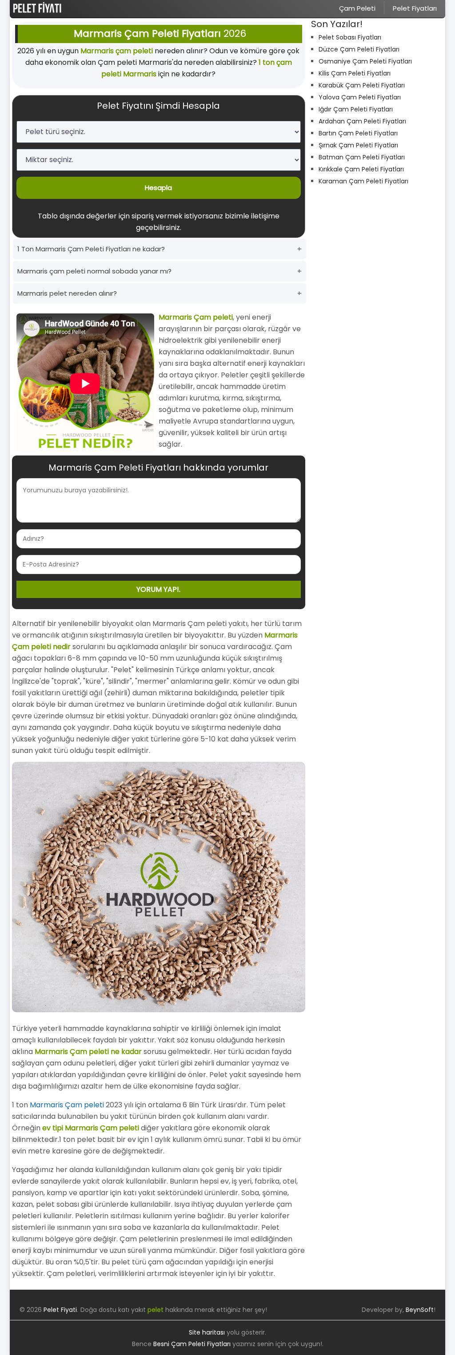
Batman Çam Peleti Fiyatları (362, 157)
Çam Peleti (357, 8)
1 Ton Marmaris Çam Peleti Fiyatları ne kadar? (91, 249)
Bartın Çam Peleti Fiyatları (358, 133)
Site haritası (207, 1332)
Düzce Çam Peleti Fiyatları (359, 49)
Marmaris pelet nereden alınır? (67, 293)
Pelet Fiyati (60, 1309)
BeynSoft (420, 1309)
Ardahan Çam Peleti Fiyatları (362, 121)
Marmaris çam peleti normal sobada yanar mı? (94, 271)
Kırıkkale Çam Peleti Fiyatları (361, 169)
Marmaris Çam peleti (67, 1105)
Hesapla (158, 187)
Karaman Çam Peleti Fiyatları (363, 181)
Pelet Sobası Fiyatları (350, 37)
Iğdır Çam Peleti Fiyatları (356, 109)
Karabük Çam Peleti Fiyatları (362, 85)
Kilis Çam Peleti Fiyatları (355, 73)
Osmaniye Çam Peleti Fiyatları (365, 61)
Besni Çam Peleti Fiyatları (192, 1343)
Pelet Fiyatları (415, 8)
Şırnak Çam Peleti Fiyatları (358, 145)
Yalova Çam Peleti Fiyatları (360, 97)
